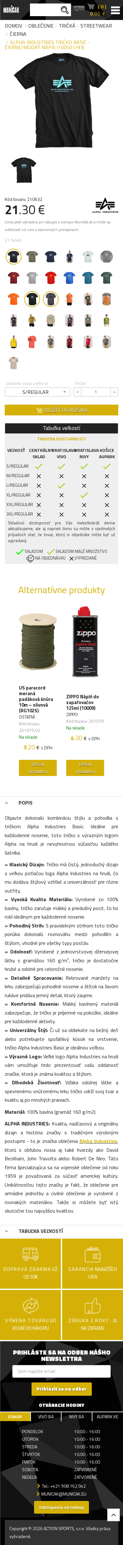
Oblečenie (41, 25)
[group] (38, 692)
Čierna (18, 34)
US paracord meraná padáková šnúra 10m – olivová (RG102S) (36, 699)
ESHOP (15, 1416)
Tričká (67, 25)
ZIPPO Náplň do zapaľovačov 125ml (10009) (82, 702)
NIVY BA (76, 1416)
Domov (13, 25)
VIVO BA (46, 1416)
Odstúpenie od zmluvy (61, 1507)
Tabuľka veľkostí (61, 428)
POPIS (24, 802)
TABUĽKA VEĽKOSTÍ (40, 1231)
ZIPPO (72, 714)
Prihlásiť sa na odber (62, 1389)
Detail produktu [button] (38, 767)
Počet (80, 383)
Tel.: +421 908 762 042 (64, 1486)
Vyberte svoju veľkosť (27, 383)
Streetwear (96, 25)
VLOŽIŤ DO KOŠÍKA (65, 410)
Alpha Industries (98, 1141)
